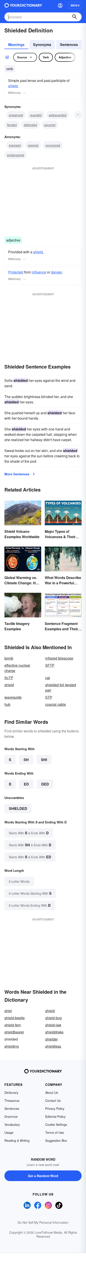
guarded (36, 115)
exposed (15, 145)
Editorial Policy (55, 1116)
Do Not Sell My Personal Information (43, 1222)
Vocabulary (12, 1124)
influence (39, 272)
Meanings (16, 44)
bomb (8, 658)
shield (9, 684)
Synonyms (42, 44)
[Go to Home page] (23, 5)
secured (49, 125)
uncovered (52, 145)
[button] (60, 5)
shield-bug (53, 1017)
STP (48, 697)
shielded (18, 808)
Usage (8, 1132)
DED (45, 784)
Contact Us (53, 1100)
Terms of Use (54, 1132)
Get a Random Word (43, 1176)
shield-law (53, 1024)
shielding (11, 1046)
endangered (15, 155)
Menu (75, 5)
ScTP (8, 677)
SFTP (49, 665)
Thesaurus (11, 1100)
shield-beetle (14, 1017)
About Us (51, 1092)
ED (26, 784)
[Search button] (74, 17)
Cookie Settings (56, 1124)
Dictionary (11, 1092)
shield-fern (12, 1024)
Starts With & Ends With (29, 832)
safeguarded (57, 115)
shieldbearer (14, 1032)
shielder (51, 1039)
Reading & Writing (17, 1140)
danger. (57, 272)
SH (26, 759)
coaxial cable (55, 704)
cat (47, 677)
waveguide (13, 697)
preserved (16, 115)
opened (33, 145)
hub (7, 704)
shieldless (53, 1046)
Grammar (11, 1116)
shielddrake (54, 1032)
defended (30, 125)
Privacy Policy (54, 1108)
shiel (8, 1010)
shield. (13, 85)
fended (12, 125)
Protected (15, 272)
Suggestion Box (56, 1140)
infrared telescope (59, 658)
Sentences (69, 44)
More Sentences (16, 474)
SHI (44, 759)
